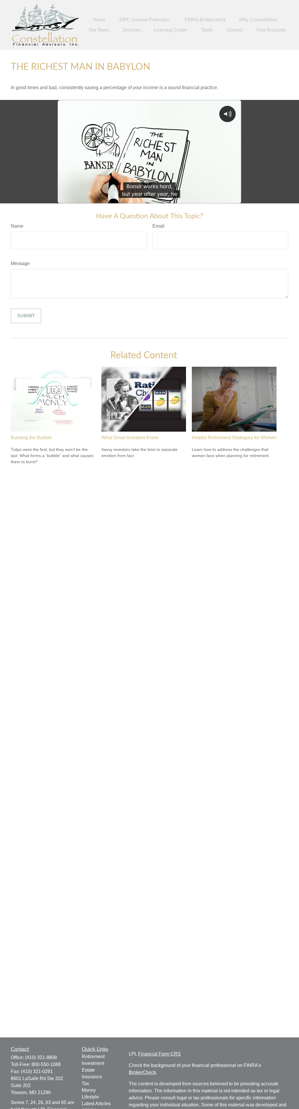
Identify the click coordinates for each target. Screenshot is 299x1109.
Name (17, 226)
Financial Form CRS (159, 1053)
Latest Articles (96, 1103)
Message (20, 263)
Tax (85, 1083)
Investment (93, 1063)
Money (89, 1090)
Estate (88, 1070)
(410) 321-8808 (41, 1057)
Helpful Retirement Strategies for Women (234, 437)
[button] (99, 20)
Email (158, 226)
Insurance (92, 1076)
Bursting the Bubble (31, 437)
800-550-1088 (46, 1064)
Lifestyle (90, 1096)
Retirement (93, 1056)
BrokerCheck (142, 1072)
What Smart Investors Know (130, 437)
